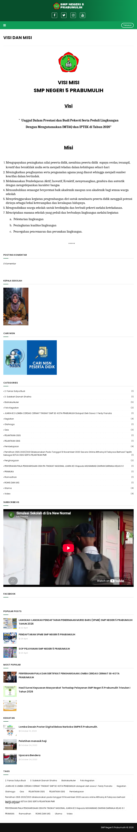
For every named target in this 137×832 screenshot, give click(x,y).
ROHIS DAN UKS (69, 482)
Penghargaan (69, 460)
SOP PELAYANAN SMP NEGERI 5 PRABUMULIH (44, 648)
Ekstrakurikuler (69, 402)
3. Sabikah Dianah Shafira (69, 396)
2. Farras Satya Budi (69, 391)
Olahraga (69, 424)
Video (69, 493)
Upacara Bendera (29, 755)
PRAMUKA (69, 471)
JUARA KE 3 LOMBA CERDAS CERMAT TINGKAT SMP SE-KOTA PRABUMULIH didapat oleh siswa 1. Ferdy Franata (69, 413)
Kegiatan (69, 418)
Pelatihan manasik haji (33, 741)
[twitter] (63, 15)
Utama (69, 488)
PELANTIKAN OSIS (69, 435)
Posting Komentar (13, 269)
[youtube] (82, 15)
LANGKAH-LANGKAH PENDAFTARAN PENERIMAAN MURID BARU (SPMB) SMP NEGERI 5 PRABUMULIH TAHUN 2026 (75, 621)
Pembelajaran (69, 446)
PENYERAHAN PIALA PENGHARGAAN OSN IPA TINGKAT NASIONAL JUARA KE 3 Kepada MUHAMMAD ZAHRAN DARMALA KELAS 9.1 (69, 466)
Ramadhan (69, 477)
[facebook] (54, 15)
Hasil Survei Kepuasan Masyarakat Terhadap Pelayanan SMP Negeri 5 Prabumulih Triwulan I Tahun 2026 (74, 689)
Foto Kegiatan (69, 407)
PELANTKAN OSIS (69, 440)
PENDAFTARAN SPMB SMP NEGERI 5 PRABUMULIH (47, 634)
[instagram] (73, 15)
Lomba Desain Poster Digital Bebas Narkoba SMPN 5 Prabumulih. (58, 726)
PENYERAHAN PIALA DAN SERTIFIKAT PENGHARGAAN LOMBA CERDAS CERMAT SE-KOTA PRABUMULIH (69, 675)
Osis (69, 429)
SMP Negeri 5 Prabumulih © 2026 (117, 827)
